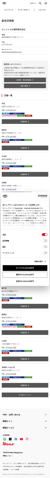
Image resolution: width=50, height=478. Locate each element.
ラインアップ (8, 10)
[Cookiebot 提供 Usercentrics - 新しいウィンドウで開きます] (37, 196)
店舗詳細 (24, 121)
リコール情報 (14, 469)
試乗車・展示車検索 (24, 80)
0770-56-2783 (11, 347)
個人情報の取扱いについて (37, 463)
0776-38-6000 (11, 136)
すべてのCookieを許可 (25, 268)
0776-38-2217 (11, 110)
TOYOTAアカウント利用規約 (12, 466)
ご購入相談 (24, 86)
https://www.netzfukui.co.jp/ (12, 52)
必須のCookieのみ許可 (25, 281)
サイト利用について (19, 463)
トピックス (42, 10)
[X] (10, 439)
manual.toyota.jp (31, 208)
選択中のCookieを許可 (25, 275)
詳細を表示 (39, 261)
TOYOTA (4, 3)
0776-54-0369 (11, 163)
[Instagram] (27, 439)
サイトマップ (7, 463)
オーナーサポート (24, 10)
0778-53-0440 (11, 295)
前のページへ (26, 395)
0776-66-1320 (11, 189)
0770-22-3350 (11, 321)
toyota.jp (19, 208)
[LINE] (5, 439)
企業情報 (6, 469)
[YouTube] (21, 439)
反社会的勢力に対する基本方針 (34, 466)
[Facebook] (16, 439)
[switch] (44, 240)
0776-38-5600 (11, 374)
